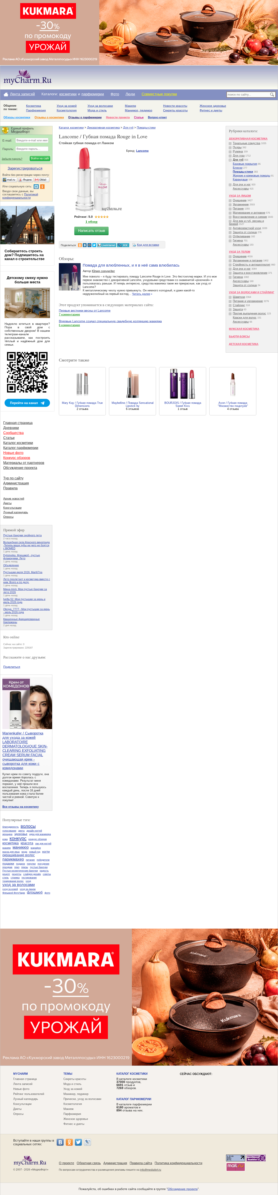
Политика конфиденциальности (178, 1163)
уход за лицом (28, 889)
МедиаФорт (39, 1169)
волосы (28, 826)
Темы (67, 1073)
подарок (20, 863)
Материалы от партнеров (23, 463)
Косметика (33, 105)
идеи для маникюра (40, 834)
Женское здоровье (213, 105)
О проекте (66, 1163)
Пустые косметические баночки (20, 870)
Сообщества (13, 433)
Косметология (67, 110)
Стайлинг (239, 305)
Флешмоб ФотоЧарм (13, 892)
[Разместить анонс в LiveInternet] (106, 245)
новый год (34, 851)
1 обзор (92, 221)
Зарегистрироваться (25, 168)
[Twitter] (78, 1142)
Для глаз (239, 155)
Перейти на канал (24, 403)
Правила (10, 488)
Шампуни (239, 297)
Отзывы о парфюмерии (85, 117)
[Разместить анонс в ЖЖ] (123, 245)
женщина (7, 834)
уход (28, 881)
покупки (31, 863)
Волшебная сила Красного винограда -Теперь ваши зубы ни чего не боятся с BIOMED (26, 545)
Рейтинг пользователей (28, 1094)
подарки (8, 863)
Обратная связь (89, 1163)
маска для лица (11, 851)
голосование (9, 830)
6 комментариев (69, 325)
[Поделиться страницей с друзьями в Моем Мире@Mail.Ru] (89, 245)
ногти (46, 851)
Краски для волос (244, 317)
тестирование (29, 877)
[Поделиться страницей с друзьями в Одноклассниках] (80, 245)
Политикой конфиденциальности (20, 196)
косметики (68, 94)
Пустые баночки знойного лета (22, 535)
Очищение (240, 200)
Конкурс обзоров (16, 458)
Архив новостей (13, 498)
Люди (130, 94)
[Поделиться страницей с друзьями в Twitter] (94, 245)
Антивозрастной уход (247, 228)
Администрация (16, 483)
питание (30, 859)
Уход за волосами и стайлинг (251, 292)
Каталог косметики (71, 127)
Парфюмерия (36, 110)
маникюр (21, 847)
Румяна (238, 151)
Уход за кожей (67, 105)
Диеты (7, 503)
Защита (238, 309)
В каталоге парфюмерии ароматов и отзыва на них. (134, 1107)
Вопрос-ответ (157, 117)
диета (21, 830)
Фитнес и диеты (211, 110)
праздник (7, 867)
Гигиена (238, 240)
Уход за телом (239, 251)
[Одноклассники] (69, 1142)
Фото (115, 94)
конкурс (18, 838)
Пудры (237, 147)
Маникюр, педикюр (138, 110)
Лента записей (22, 94)
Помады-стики (146, 127)
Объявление (11, 565)
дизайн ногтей (34, 830)
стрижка (15, 877)
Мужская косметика (244, 328)
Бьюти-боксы (239, 336)
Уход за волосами (100, 105)
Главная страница (18, 423)
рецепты (16, 874)
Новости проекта (118, 117)
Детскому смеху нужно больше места (27, 280)
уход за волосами (18, 885)
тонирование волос (13, 881)
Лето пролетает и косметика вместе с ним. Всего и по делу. (26, 581)
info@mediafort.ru (150, 1169)
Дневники (11, 428)
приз (16, 867)
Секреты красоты (175, 110)
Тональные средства (246, 143)
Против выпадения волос (249, 313)
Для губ (128, 127)
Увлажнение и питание (247, 260)
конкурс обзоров (37, 839)
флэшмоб (35, 892)
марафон (36, 848)
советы (47, 874)
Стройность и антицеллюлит (251, 264)
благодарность (10, 826)
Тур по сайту (13, 478)
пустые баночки (39, 867)
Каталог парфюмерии (20, 448)
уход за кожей (10, 889)
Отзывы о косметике (49, 117)
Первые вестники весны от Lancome (85, 310)
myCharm (20, 1073)
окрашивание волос (18, 855)
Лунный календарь (15, 512)
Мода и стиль (97, 110)
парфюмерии (92, 94)
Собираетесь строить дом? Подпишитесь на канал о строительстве (25, 255)
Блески (237, 167)
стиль (5, 877)
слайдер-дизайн (32, 874)
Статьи (139, 117)
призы (24, 867)
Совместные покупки (159, 94)
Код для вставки (148, 244)
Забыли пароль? (12, 158)
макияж (6, 848)
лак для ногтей (43, 843)
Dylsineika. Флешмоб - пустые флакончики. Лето (21, 557)
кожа (5, 839)
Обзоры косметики (16, 117)
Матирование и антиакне (249, 212)
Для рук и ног (242, 184)
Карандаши (240, 179)
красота (27, 843)
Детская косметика (243, 344)
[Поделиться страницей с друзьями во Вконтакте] (85, 245)
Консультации (12, 507)
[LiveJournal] (87, 1142)
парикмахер (13, 859)
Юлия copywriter (103, 271)
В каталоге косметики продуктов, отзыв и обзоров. (131, 1083)
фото (47, 892)
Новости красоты (175, 105)
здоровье (20, 834)
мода (24, 851)
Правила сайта (141, 1163)
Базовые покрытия (245, 163)
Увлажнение (241, 204)
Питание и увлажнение (248, 301)
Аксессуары (241, 188)
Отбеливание (241, 236)
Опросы (8, 516)
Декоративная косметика (103, 127)
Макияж (130, 105)
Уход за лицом (240, 195)
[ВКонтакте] (60, 1142)
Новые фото (13, 453)
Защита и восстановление (250, 272)
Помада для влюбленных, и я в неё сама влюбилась (131, 265)
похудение (43, 863)
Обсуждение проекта (20, 468)
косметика (10, 843)
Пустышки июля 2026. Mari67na (22, 572)
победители (43, 859)
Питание (238, 208)
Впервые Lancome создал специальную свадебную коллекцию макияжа (110, 321)
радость (44, 870)
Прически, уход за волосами (82, 1099)
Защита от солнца (245, 232)
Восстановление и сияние (250, 216)
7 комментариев (69, 314)
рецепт (6, 874)
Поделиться (11, 666)
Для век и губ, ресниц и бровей (246, 222)
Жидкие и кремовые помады (251, 175)
